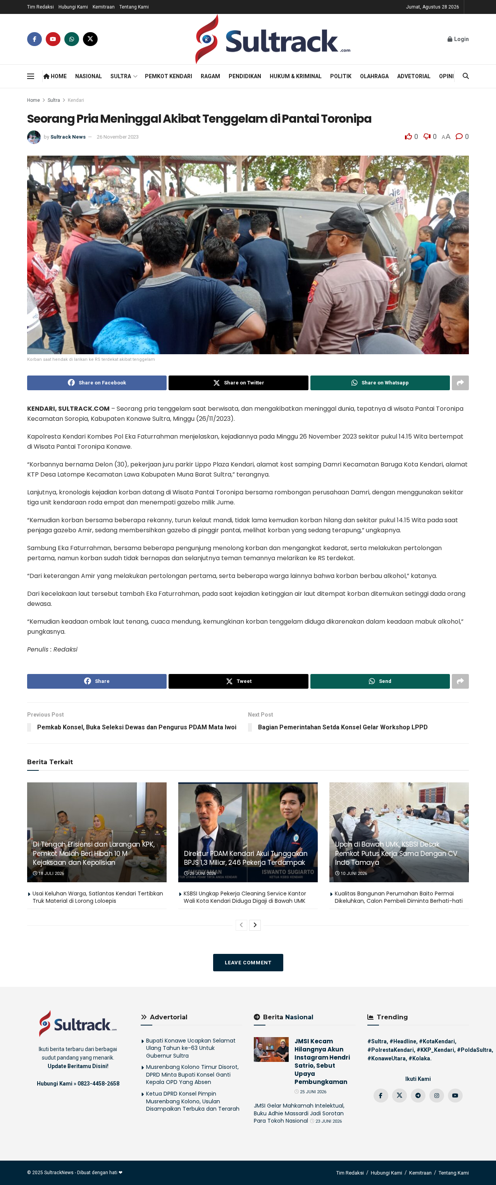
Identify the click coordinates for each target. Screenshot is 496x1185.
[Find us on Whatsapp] (71, 39)
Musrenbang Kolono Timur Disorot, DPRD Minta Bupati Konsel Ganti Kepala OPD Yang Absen (192, 1074)
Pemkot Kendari (168, 76)
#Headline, (403, 1041)
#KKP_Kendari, (436, 1050)
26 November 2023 (118, 137)
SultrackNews (59, 1172)
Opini (446, 76)
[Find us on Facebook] (34, 39)
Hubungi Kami (73, 7)
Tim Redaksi (40, 7)
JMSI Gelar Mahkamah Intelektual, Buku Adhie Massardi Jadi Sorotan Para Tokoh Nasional (299, 1113)
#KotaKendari (437, 1041)
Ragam (210, 76)
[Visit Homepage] (272, 39)
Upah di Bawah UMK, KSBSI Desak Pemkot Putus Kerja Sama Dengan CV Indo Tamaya (396, 854)
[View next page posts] (255, 925)
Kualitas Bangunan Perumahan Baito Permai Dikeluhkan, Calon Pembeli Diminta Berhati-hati (399, 897)
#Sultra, (377, 1041)
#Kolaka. (420, 1058)
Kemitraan (104, 7)
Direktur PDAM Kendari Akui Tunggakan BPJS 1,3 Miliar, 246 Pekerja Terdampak (246, 858)
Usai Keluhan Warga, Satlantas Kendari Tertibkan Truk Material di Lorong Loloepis (98, 897)
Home (58, 76)
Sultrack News (68, 137)
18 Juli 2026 (50, 873)
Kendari (76, 100)
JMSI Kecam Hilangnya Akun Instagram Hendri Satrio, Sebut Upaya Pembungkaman (322, 1061)
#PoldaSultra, (475, 1050)
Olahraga (374, 76)
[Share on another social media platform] (460, 383)
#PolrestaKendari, (391, 1050)
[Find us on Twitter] (90, 39)
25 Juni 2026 (202, 873)
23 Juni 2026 (328, 1121)
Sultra (120, 76)
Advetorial (414, 76)
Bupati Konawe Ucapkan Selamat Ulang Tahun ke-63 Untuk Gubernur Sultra (191, 1048)
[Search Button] (466, 76)
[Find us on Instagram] (436, 1096)
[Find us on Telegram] (418, 1096)
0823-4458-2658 (98, 1083)
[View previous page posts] (241, 925)
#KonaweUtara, (387, 1058)
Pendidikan (245, 76)
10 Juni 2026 (353, 873)
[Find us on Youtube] (53, 39)
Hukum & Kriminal (296, 76)
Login (461, 39)
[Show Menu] (30, 76)
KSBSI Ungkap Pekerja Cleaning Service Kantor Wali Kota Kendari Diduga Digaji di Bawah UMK (245, 897)
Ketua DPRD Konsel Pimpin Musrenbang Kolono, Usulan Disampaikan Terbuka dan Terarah (192, 1101)
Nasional (88, 76)
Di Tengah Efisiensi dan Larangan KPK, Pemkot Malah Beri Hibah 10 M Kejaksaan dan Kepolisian (93, 854)
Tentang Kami (134, 7)
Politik (340, 76)
